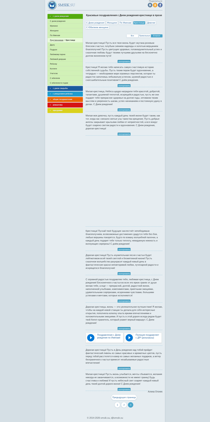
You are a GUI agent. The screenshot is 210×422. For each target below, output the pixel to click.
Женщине (112, 22)
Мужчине (54, 26)
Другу (52, 45)
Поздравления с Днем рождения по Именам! (109, 336)
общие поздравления (62, 99)
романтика (58, 105)
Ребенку (53, 64)
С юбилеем (55, 78)
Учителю (54, 73)
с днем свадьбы (60, 88)
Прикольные (144, 36)
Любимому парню (57, 54)
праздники (57, 110)
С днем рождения (57, 21)
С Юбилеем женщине (97, 27)
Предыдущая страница (124, 397)
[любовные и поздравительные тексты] (61, 5)
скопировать (124, 61)
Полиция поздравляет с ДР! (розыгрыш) (147, 336)
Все (132, 36)
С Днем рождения (95, 22)
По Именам (125, 22)
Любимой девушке (58, 59)
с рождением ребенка (63, 94)
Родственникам (56, 40)
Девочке (151, 22)
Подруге (53, 50)
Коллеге (53, 69)
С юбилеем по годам (59, 83)
